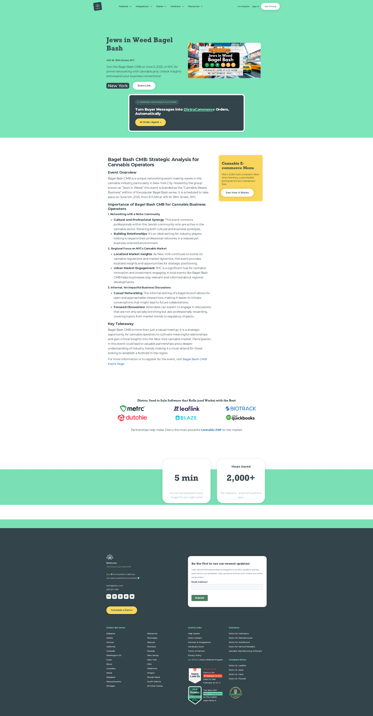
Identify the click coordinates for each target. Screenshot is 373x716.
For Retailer (244, 6)
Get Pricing (270, 6)
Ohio (149, 664)
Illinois (109, 664)
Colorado (110, 651)
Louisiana (110, 668)
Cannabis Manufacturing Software (245, 651)
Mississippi (152, 638)
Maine (109, 673)
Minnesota (152, 633)
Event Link (144, 85)
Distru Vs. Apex (236, 670)
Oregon (151, 673)
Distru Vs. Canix (236, 674)
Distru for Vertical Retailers (242, 646)
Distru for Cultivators (239, 633)
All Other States (155, 686)
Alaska (109, 638)
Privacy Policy (194, 655)
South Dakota (154, 681)
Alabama (110, 633)
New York (152, 660)
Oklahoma (152, 668)
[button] (124, 6)
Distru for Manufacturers (241, 638)
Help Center (194, 633)
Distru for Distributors (239, 642)
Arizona (110, 642)
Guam (109, 660)
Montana (151, 646)
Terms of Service (196, 651)
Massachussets (113, 681)
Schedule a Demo (121, 610)
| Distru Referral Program (205, 660)
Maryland (110, 677)
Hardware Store (196, 646)
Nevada (151, 651)
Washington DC (114, 655)
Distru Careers (195, 638)
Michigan (110, 686)
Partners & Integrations (199, 642)
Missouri (151, 642)
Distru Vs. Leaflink (237, 665)
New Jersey (153, 655)
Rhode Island (153, 677)
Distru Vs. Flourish (237, 678)
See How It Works (237, 192)
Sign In (255, 6)
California (110, 646)
